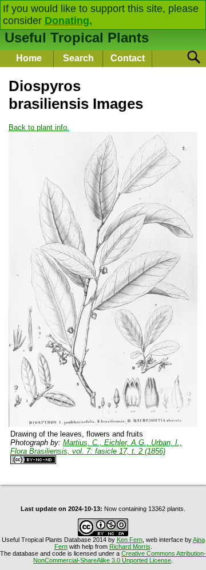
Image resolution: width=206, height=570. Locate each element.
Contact (127, 58)
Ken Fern (129, 539)
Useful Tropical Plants (77, 37)
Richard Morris (129, 546)
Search (78, 58)
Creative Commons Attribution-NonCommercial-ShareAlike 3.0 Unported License (119, 557)
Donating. (68, 20)
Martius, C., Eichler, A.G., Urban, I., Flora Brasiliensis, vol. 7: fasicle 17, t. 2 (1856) (96, 446)
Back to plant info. (39, 127)
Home (29, 58)
